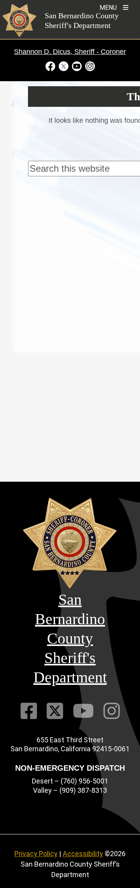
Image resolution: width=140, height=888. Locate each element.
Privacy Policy (36, 854)
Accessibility (83, 854)
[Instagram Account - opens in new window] (89, 66)
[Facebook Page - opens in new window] (51, 66)
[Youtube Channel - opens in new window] (76, 66)
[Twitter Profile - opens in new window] (63, 66)
